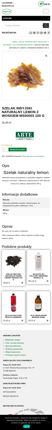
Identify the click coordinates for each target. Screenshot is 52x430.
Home (14, 42)
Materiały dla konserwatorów (18, 45)
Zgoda (26, 426)
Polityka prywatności (14, 349)
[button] (46, 56)
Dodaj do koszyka (17, 149)
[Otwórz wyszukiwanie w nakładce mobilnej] (26, 25)
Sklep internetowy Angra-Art (33, 42)
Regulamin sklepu (12, 340)
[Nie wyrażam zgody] (49, 422)
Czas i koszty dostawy (14, 343)
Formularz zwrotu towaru (15, 355)
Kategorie (7, 18)
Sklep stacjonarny (12, 352)
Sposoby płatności (13, 346)
